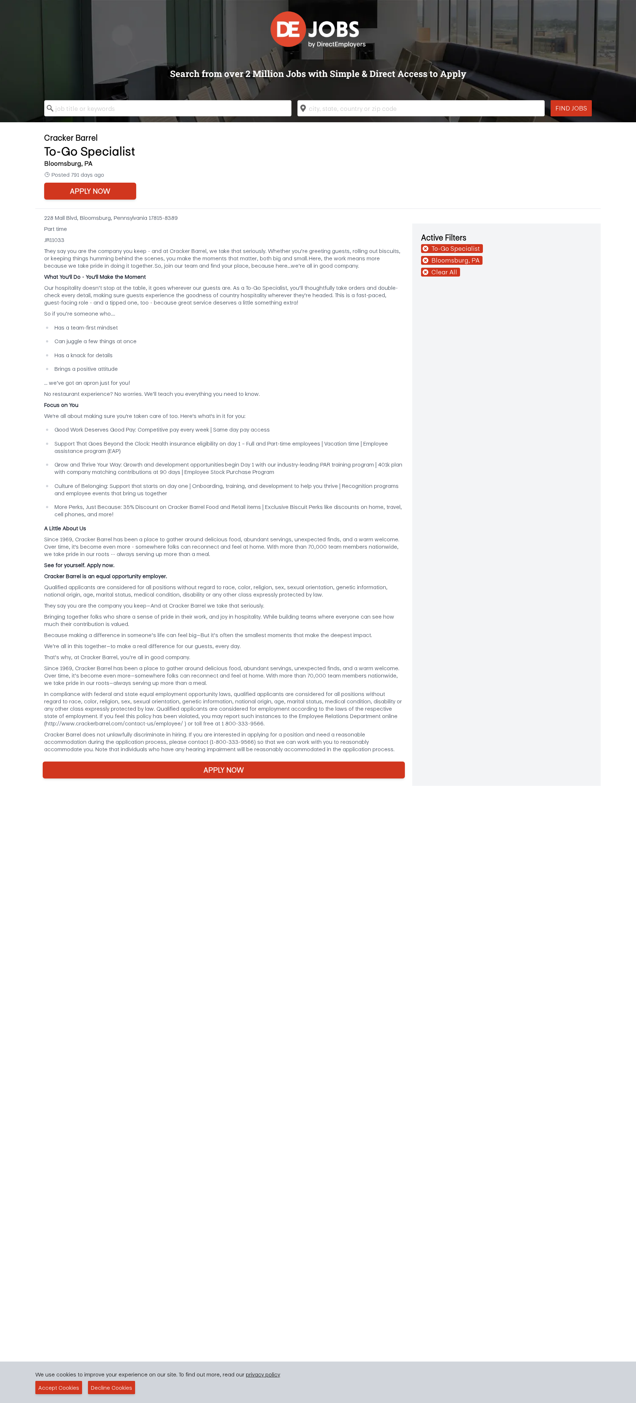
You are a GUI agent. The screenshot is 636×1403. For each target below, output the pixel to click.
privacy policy (263, 1374)
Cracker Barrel (71, 137)
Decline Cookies (111, 1387)
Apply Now (90, 191)
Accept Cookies (58, 1387)
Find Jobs (571, 108)
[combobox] (168, 108)
